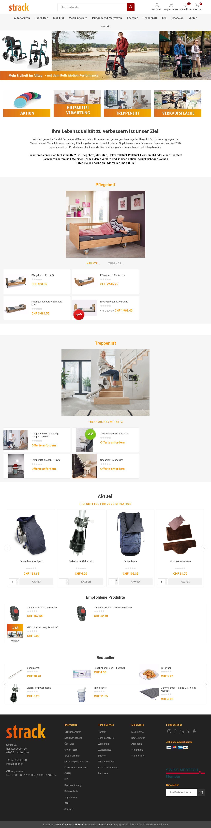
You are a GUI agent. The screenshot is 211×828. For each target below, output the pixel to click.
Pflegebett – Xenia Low (112, 275)
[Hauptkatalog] (15, 634)
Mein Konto (156, 9)
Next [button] (205, 55)
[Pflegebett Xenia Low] (84, 281)
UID (66, 779)
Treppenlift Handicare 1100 (114, 433)
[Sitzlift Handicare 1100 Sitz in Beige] (84, 440)
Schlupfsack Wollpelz (31, 561)
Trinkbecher (100, 687)
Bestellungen (138, 737)
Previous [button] (5, 55)
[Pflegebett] (105, 224)
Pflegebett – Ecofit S (42, 275)
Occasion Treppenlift (111, 459)
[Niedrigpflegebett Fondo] (84, 308)
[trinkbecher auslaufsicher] (82, 694)
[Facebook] (175, 731)
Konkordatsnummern (75, 767)
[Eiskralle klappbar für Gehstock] (81, 533)
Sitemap (68, 809)
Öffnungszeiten (72, 731)
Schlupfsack (130, 561)
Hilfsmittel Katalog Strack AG (43, 627)
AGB (66, 803)
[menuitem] (79, 732)
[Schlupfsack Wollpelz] (31, 533)
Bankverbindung (72, 785)
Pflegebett (105, 184)
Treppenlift (105, 343)
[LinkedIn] (181, 731)
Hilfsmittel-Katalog (108, 767)
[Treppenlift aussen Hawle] (15, 466)
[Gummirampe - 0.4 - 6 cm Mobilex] (149, 694)
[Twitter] (188, 731)
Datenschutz (71, 791)
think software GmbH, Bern (69, 824)
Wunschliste (104, 749)
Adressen (136, 743)
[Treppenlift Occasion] (84, 466)
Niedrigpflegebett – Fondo (114, 301)
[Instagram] (169, 731)
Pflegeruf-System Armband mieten (113, 607)
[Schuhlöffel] (15, 674)
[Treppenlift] (105, 382)
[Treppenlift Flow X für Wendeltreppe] (15, 440)
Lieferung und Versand (76, 761)
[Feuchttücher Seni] (82, 674)
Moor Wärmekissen (180, 561)
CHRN (67, 773)
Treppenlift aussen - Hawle (45, 459)
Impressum (70, 797)
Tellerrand (166, 667)
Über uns (69, 743)
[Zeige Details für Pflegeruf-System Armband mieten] (82, 614)
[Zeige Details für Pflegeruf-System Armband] (15, 614)
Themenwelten (106, 761)
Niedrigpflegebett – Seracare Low (46, 303)
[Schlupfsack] (130, 533)
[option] (105, 55)
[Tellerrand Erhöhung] (149, 674)
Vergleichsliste (171, 9)
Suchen (131, 7)
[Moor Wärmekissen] (180, 533)
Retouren (103, 773)
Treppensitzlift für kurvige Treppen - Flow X (45, 435)
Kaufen (36, 581)
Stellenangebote (73, 737)
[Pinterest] (194, 731)
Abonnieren (201, 792)
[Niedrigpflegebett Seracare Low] (15, 308)
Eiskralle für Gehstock (81, 561)
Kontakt (102, 731)
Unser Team (70, 749)
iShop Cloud (104, 824)
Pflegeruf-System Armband (42, 607)
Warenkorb (104, 743)
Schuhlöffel (33, 667)
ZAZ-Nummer (72, 755)
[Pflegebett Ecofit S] (15, 281)
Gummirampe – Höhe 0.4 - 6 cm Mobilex (178, 689)
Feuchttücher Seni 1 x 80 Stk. (109, 667)
